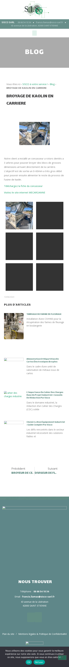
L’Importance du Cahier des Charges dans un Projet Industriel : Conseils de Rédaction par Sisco (44, 395)
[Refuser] (62, 657)
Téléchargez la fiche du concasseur (23, 186)
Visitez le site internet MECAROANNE (24, 192)
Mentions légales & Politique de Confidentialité (42, 633)
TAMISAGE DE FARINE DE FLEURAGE (43, 314)
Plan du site (8, 633)
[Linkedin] (30, 617)
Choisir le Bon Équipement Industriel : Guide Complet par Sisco (45, 423)
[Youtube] (38, 617)
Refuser (39, 662)
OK (28, 662)
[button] (34, 33)
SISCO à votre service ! (35, 84)
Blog (52, 84)
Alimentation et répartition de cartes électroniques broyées (42, 360)
